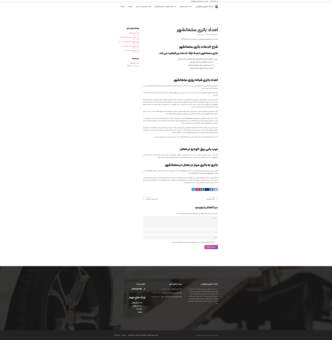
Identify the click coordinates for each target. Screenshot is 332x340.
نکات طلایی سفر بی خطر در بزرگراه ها (129, 37)
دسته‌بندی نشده (134, 66)
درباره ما (124, 335)
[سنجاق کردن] (198, 189)
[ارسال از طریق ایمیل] (216, 189)
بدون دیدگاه (201, 35)
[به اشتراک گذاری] (211, 189)
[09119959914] (143, 289)
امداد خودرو (136, 63)
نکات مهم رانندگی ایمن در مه (131, 50)
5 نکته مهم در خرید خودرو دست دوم (129, 42)
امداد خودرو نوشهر (134, 33)
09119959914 (136, 289)
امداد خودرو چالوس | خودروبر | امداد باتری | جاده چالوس (143, 335)
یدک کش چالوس (137, 306)
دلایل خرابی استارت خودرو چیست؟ (130, 46)
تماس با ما (117, 335)
